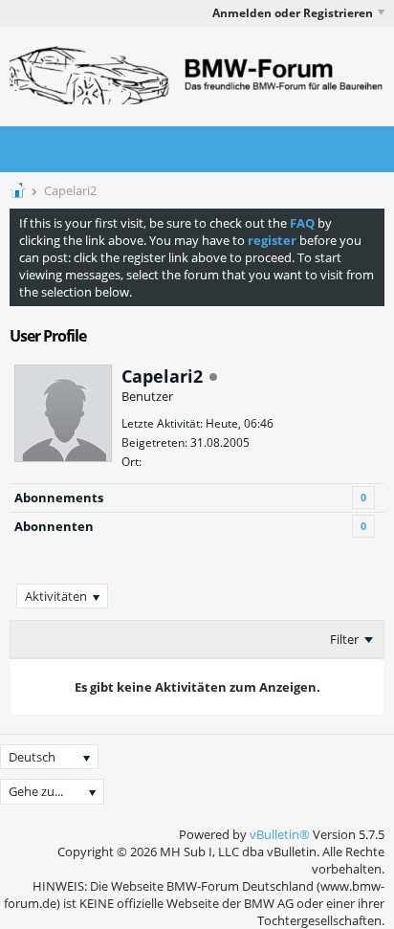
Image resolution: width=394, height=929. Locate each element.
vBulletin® (280, 834)
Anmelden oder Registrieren (292, 13)
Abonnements (58, 497)
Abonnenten (54, 526)
